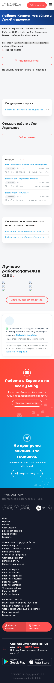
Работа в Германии (12, 576)
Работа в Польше (11, 573)
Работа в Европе (10, 570)
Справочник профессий (14, 555)
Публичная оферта (12, 600)
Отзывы (6, 525)
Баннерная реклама (12, 531)
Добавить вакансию (34, 626)
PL (49, 508)
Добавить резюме (10, 626)
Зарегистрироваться (27, 403)
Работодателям (37, 5)
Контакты (7, 537)
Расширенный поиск (28, 61)
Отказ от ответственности (16, 606)
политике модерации (16, 352)
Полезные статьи (11, 561)
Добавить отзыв (27, 138)
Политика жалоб (10, 612)
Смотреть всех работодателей (27, 300)
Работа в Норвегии (12, 579)
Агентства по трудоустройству (18, 543)
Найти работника (11, 552)
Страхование (9, 528)
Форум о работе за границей (17, 549)
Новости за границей (13, 564)
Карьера (6, 522)
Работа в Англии (10, 582)
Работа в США (9, 591)
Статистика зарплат (12, 558)
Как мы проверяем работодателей (20, 603)
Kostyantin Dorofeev (26, 335)
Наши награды (9, 534)
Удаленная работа (11, 588)
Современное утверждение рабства (21, 609)
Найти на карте (10, 546)
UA (43, 508)
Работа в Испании (11, 585)
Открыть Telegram (29, 473)
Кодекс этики (9, 615)
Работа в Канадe (11, 594)
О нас (5, 519)
